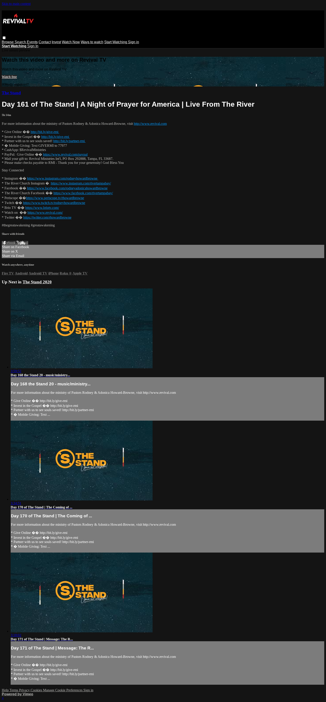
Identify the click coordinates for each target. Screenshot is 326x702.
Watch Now (71, 42)
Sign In (32, 46)
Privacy (25, 690)
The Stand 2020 (37, 282)
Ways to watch (92, 42)
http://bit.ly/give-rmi (45, 132)
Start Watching (116, 42)
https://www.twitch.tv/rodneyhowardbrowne (54, 203)
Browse (8, 42)
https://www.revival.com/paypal (65, 154)
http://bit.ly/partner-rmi (69, 141)
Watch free (9, 77)
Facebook (9, 243)
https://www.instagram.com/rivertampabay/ (81, 183)
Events (32, 42)
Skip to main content (16, 4)
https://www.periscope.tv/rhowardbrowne (55, 198)
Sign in (133, 42)
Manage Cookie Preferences (63, 690)
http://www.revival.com (150, 123)
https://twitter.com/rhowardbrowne (47, 217)
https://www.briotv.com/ (42, 208)
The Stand (11, 92)
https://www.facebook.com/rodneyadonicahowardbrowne (67, 188)
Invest (56, 42)
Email (24, 243)
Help (6, 690)
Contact (45, 42)
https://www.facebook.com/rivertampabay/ (83, 193)
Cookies (37, 690)
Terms (14, 690)
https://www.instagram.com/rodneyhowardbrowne (62, 178)
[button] (4, 37)
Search (21, 42)
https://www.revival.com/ (45, 212)
